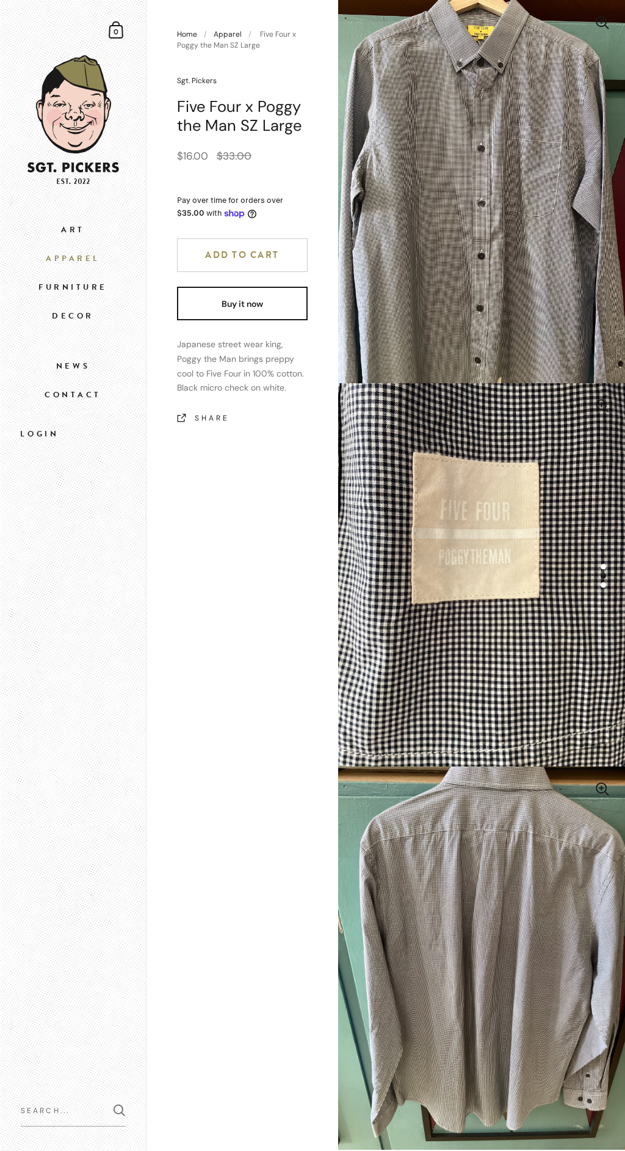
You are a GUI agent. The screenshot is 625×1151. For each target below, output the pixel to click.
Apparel (228, 34)
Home (187, 34)
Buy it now (242, 303)
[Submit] (119, 1110)
